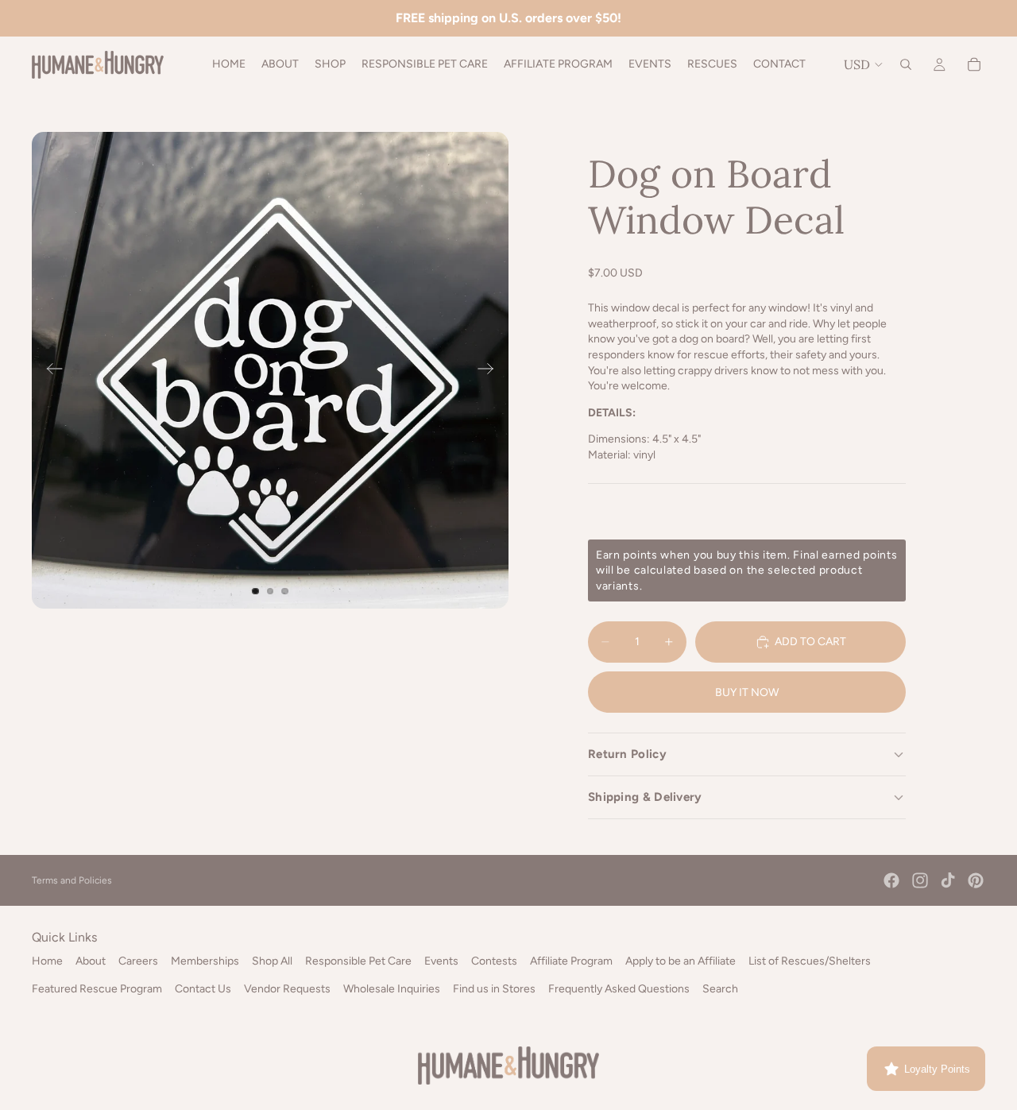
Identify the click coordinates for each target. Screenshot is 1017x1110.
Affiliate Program (571, 961)
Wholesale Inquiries (391, 989)
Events (441, 961)
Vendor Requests (287, 989)
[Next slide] (490, 370)
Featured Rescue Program (97, 989)
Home (47, 961)
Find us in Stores (494, 989)
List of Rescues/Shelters (809, 961)
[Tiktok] (947, 880)
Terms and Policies (72, 880)
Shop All (272, 961)
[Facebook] (891, 880)
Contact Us (203, 989)
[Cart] (974, 64)
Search (720, 989)
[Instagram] (920, 880)
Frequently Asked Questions (619, 989)
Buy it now (747, 692)
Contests (494, 961)
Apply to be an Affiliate (680, 961)
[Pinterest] (975, 880)
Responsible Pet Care (358, 961)
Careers (138, 961)
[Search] (905, 64)
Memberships (205, 961)
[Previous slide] (50, 370)
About (90, 961)
